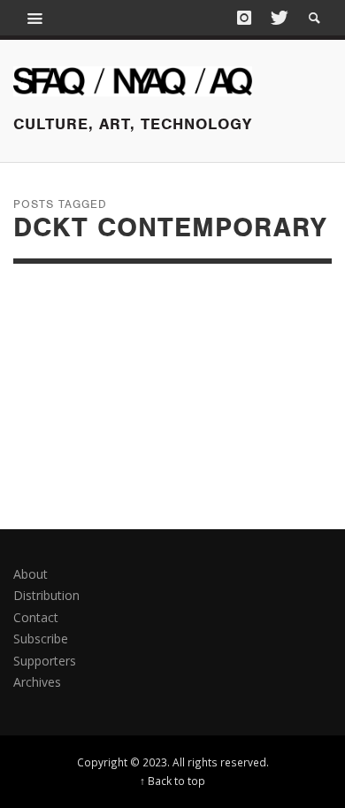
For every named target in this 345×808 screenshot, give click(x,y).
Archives (37, 681)
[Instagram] (244, 17)
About (30, 574)
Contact (35, 617)
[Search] (35, 17)
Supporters (44, 660)
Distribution (46, 595)
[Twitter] (278, 17)
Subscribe (40, 638)
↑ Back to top (172, 780)
